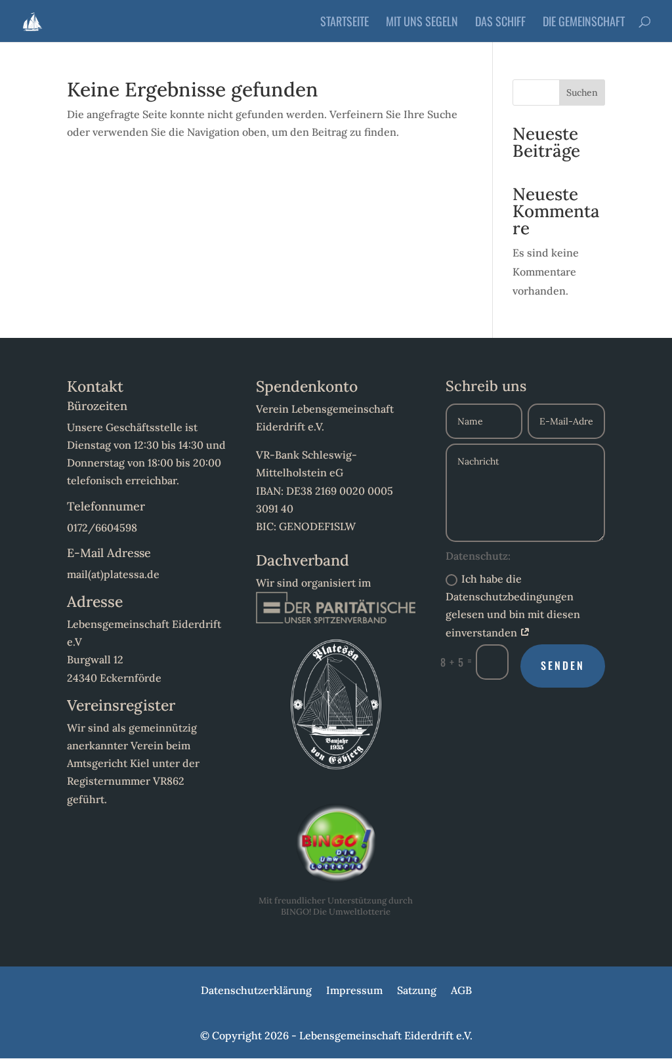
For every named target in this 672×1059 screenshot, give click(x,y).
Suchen (582, 92)
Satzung (416, 991)
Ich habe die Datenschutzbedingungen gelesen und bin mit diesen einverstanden (513, 605)
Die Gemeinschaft (584, 23)
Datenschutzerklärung (256, 991)
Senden (563, 665)
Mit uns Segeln (422, 23)
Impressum (354, 991)
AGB (461, 991)
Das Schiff (500, 23)
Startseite (344, 23)
